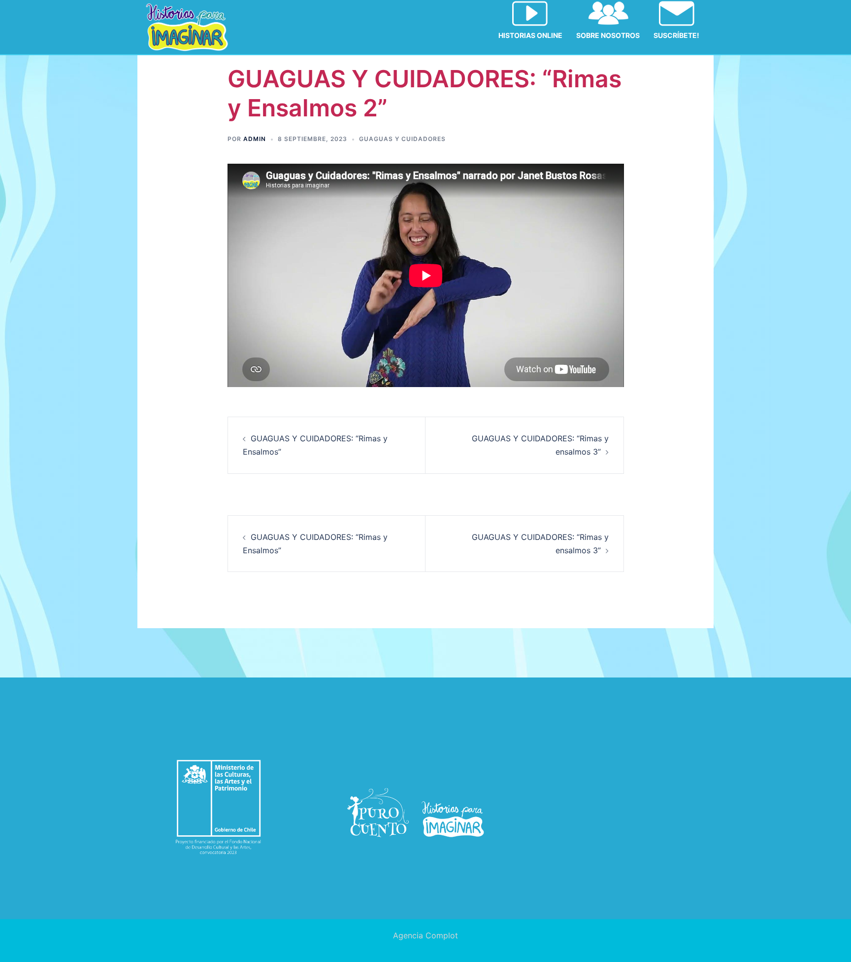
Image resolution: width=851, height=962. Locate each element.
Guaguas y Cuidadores (402, 139)
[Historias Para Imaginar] (187, 26)
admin (254, 139)
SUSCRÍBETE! (676, 35)
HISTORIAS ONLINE (530, 35)
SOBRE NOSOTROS (608, 35)
